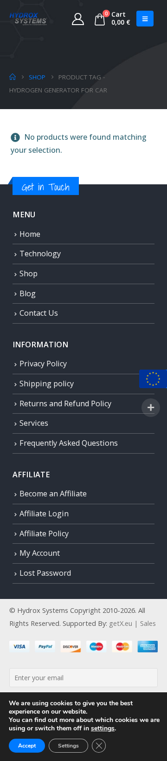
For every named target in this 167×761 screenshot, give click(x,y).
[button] (145, 18)
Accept (27, 745)
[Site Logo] (28, 18)
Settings (68, 745)
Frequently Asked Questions (68, 443)
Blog (27, 293)
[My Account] (78, 18)
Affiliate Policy (44, 533)
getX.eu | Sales (132, 623)
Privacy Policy (43, 363)
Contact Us (38, 313)
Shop (28, 273)
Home (29, 234)
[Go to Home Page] (12, 77)
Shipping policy (46, 383)
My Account (39, 553)
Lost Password (45, 573)
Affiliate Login (44, 513)
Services (33, 423)
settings (103, 728)
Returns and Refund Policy (65, 403)
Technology (40, 253)
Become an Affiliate (53, 493)
